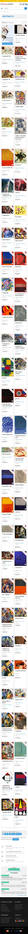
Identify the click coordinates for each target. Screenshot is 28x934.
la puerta (4, 377)
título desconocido (6, 454)
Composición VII (6, 79)
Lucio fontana (20, 38)
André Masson (20, 487)
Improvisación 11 (19, 240)
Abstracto (17, 192)
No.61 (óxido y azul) (6, 486)
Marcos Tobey (20, 325)
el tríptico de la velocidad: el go (5, 649)
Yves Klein (20, 570)
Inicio (2, 11)
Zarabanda (17, 645)
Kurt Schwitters (21, 543)
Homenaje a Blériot (6, 812)
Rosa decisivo (18, 216)
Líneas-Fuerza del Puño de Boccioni (19, 459)
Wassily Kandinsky (8, 59)
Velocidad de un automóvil (6, 344)
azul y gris (17, 512)
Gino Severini (7, 597)
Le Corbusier (7, 764)
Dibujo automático (19, 484)
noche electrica (18, 322)
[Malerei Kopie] (17, 920)
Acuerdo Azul (18, 567)
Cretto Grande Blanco (7, 534)
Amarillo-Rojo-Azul (19, 79)
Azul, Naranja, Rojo (7, 266)
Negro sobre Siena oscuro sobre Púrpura (7, 405)
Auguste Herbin (21, 820)
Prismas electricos (19, 618)
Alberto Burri (20, 269)
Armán (6, 437)
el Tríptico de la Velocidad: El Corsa (6, 195)
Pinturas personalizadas (7, 43)
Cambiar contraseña (19, 907)
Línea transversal (6, 100)
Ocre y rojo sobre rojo (7, 167)
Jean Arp (19, 140)
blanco (16, 817)
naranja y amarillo (6, 514)
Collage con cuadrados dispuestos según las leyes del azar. (20, 137)
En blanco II (18, 165)
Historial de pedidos (19, 904)
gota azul (17, 398)
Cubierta (17, 787)
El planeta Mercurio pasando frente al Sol (7, 625)
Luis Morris (20, 648)
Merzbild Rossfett (19, 540)
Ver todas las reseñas (22, 895)
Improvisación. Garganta (18, 372)
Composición (5, 292)
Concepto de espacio (20, 35)
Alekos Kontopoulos (21, 195)
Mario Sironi (7, 680)
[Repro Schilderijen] (20, 920)
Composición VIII (6, 56)
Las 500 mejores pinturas (6, 917)
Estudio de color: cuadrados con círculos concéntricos (20, 58)
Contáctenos (3, 904)
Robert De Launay (8, 815)
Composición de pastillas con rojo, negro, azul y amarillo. (7, 787)
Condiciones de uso (5, 922)
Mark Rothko (7, 170)
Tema (4, 11)
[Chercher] (25, 8)
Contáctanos (15, 839)
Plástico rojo (18, 266)
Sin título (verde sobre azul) (20, 436)
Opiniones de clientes (5, 919)
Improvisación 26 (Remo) (6, 702)
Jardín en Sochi (18, 699)
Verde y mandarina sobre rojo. (19, 597)
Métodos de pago (4, 907)
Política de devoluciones (5, 910)
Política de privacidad (5, 920)
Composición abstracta (7, 317)
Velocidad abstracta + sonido (7, 562)
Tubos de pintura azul (7, 434)
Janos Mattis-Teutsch (9, 295)
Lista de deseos (18, 906)
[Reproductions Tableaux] (19, 920)
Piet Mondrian (7, 790)
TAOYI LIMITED (18, 917)
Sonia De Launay (21, 621)
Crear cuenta (17, 909)
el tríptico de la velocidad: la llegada (20, 347)
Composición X (5, 215)
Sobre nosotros (4, 906)
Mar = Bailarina (6, 594)
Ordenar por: (4, 22)
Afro (18, 673)
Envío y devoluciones (5, 909)
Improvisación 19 (6, 239)
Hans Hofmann (7, 380)
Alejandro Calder (21, 401)
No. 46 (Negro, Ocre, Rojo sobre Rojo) (20, 294)
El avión (4, 677)
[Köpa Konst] (22, 920)
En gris (4, 128)
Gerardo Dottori (8, 197)
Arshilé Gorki (20, 702)
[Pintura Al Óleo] (23, 920)
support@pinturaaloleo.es (20, 919)
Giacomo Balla (7, 347)
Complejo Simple (19, 106)
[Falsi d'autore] (15, 920)
